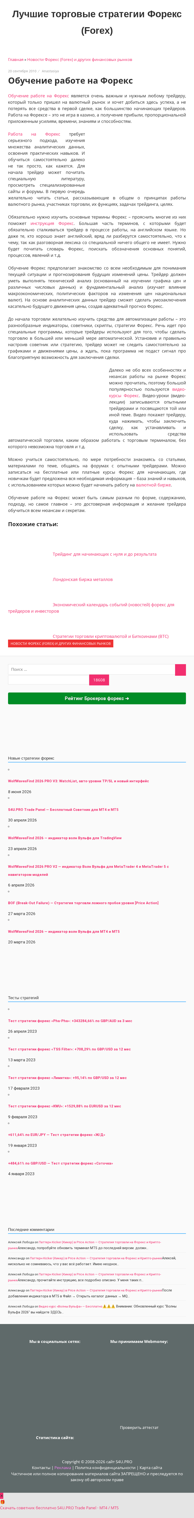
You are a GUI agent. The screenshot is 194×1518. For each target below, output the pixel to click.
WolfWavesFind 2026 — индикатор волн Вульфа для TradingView (65, 838)
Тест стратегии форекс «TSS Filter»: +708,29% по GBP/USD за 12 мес (69, 1049)
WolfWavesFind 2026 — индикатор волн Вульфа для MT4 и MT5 (64, 931)
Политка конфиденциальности (105, 1467)
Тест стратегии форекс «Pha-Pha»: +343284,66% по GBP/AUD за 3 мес (70, 1021)
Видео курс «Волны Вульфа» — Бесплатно (70, 1306)
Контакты (41, 1467)
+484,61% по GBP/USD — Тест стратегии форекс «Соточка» (60, 1163)
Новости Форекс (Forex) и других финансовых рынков (79, 59)
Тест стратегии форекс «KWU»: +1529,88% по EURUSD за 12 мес (64, 1106)
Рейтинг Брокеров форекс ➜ (97, 698)
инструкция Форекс (52, 223)
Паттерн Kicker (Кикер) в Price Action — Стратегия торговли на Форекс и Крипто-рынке (96, 1258)
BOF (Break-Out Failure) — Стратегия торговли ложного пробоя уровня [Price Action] (83, 903)
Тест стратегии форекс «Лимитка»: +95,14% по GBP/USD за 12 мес (67, 1078)
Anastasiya (50, 71)
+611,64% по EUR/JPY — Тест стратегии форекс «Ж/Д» (56, 1135)
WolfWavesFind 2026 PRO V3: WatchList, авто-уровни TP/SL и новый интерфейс (78, 781)
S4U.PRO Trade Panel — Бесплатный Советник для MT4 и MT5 (63, 810)
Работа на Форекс (34, 134)
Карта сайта (151, 1467)
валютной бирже (153, 485)
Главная (15, 59)
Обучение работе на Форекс (38, 96)
